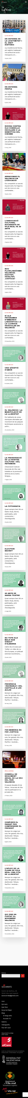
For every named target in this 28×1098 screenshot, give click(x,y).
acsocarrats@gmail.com (10, 995)
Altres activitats (9, 771)
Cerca (4, 973)
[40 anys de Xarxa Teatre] (14, 593)
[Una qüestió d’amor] (14, 367)
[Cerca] (22, 975)
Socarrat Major (7, 1010)
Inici (3, 1001)
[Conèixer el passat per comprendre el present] (14, 823)
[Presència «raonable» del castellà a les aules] (14, 685)
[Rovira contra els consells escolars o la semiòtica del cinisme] (14, 129)
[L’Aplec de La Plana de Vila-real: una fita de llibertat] (14, 869)
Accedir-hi (7, 1018)
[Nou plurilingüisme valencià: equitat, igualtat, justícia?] (14, 272)
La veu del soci (9, 35)
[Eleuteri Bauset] (14, 548)
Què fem (5, 1007)
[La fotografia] (14, 505)
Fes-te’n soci (6, 1028)
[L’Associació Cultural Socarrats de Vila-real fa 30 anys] (14, 222)
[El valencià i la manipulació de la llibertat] (14, 411)
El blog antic (7, 1016)
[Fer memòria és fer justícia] (14, 729)
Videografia (6, 1025)
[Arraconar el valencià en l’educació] (14, 175)
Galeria (4, 1022)
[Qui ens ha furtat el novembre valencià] (14, 915)
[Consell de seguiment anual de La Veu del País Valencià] (14, 775)
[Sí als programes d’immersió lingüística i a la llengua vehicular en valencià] (14, 321)
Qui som (4, 1004)
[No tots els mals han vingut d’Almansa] (14, 639)
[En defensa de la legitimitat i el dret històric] (14, 41)
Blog (3, 1013)
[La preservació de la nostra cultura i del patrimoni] (14, 459)
